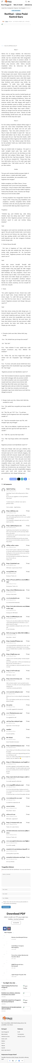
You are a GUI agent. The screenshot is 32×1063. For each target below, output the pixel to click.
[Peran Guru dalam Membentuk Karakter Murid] (6, 957)
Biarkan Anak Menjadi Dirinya (19, 937)
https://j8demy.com (12, 511)
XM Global (9, 737)
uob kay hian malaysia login (14, 721)
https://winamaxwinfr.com (14, 822)
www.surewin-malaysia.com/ (14, 692)
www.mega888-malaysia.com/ (15, 785)
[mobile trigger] (2, 1)
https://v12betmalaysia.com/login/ (16, 762)
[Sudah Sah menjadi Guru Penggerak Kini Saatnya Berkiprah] (27, 1001)
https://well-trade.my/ (13, 671)
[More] (22, 1060)
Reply (28, 488)
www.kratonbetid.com (12, 598)
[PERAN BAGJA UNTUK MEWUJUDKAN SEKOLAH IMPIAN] (27, 1008)
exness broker (10, 806)
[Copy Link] (16, 1060)
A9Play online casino (12, 545)
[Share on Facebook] (9, 1060)
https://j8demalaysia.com (14, 526)
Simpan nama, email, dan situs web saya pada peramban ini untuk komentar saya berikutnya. (15, 902)
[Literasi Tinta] (8, 1)
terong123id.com (11, 571)
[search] (26, 1)
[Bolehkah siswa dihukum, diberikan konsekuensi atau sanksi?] (27, 994)
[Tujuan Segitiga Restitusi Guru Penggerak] (27, 987)
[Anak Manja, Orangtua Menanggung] (6, 947)
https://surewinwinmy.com (14, 679)
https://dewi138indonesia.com (15, 590)
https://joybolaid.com (12, 563)
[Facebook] (5, 928)
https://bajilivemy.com (13, 654)
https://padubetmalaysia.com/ (15, 746)
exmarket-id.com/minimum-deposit (16, 849)
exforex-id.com (10, 814)
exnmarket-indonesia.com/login (15, 857)
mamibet (8, 729)
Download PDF (16, 922)
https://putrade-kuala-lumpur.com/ (16, 777)
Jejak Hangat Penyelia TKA (19, 974)
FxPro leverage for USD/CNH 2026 (16, 633)
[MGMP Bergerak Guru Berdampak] (6, 966)
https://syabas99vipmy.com (14, 641)
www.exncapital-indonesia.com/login (17, 841)
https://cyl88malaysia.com (14, 616)
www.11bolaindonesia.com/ (14, 713)
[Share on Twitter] (12, 1060)
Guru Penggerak (16, 10)
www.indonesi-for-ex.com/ (14, 798)
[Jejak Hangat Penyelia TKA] (6, 975)
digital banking (10, 489)
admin (6, 21)
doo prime (9, 705)
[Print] (19, 1060)
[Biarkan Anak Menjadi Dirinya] (6, 938)
